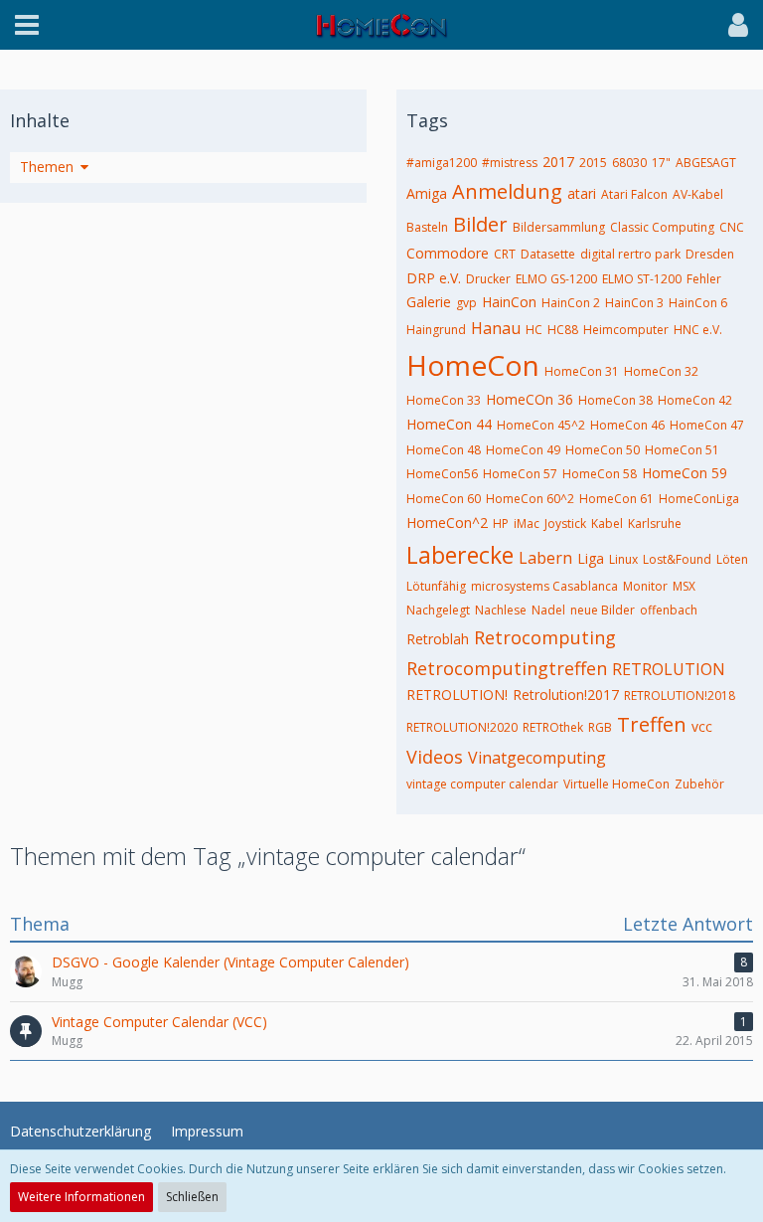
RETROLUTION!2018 (679, 695)
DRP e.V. (433, 277)
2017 (558, 161)
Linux (623, 559)
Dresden (710, 254)
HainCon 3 (634, 302)
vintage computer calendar (482, 784)
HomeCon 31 (581, 371)
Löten (732, 559)
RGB (600, 727)
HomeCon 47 (707, 425)
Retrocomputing (545, 637)
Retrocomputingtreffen (506, 668)
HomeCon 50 (602, 449)
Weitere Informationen (81, 1196)
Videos (434, 757)
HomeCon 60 (443, 498)
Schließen (192, 1196)
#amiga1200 (441, 162)
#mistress (509, 162)
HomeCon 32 (661, 371)
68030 (629, 162)
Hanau (496, 328)
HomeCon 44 (449, 424)
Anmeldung (507, 191)
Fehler (704, 278)
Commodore (447, 253)
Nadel (548, 610)
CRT (505, 254)
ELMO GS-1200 (556, 278)
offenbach (668, 610)
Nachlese (501, 610)
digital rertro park (630, 254)
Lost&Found (677, 559)
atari (581, 193)
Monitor (645, 586)
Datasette (548, 254)
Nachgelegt (438, 610)
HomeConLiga (699, 498)
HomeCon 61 (616, 498)
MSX (684, 586)
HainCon (509, 301)
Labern (545, 558)
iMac (526, 523)
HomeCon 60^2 (530, 498)
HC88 (562, 329)
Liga (590, 558)
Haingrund (436, 329)
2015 (593, 162)
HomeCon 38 (615, 400)
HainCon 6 (698, 302)
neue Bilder (602, 610)
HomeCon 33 (443, 400)
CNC (731, 227)
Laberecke (460, 555)
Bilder (480, 224)
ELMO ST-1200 (642, 278)
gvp (466, 302)
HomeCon (472, 365)
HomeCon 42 (695, 400)
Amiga (426, 193)
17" (661, 162)
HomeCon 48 (443, 449)
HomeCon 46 (627, 425)
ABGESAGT (706, 162)
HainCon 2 (570, 302)
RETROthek (553, 727)
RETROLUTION (668, 669)
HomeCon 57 (520, 473)
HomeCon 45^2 (541, 425)
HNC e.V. (698, 329)
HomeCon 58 (599, 473)
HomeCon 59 (684, 472)
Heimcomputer (626, 329)
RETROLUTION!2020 (462, 727)
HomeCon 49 (523, 449)
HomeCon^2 (447, 522)
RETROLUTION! (457, 694)
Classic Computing (662, 227)
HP (501, 523)
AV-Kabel (698, 194)
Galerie (428, 301)
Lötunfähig (436, 586)
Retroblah (437, 638)
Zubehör (699, 784)
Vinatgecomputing (537, 758)
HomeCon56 (442, 473)
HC (534, 329)
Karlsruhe (655, 523)
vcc (701, 726)
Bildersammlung (559, 227)
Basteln (427, 227)
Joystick (565, 523)
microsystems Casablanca (544, 586)
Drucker (488, 278)
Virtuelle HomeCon (616, 784)
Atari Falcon (634, 194)
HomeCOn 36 (529, 399)
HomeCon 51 (682, 449)
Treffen (652, 724)
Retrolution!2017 (566, 694)
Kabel (607, 523)
